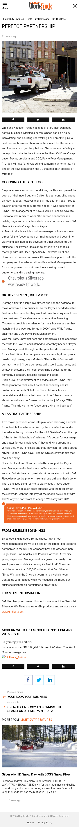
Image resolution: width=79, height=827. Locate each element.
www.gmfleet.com (13, 611)
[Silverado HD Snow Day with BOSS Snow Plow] (39, 746)
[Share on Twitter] (38, 119)
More (52, 792)
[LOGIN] (75, 6)
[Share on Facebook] (13, 119)
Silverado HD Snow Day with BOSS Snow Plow (36, 774)
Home (30, 822)
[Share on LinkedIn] (63, 119)
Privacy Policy (45, 822)
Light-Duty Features (36, 719)
